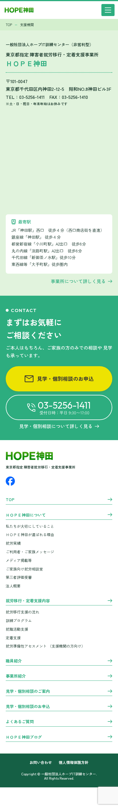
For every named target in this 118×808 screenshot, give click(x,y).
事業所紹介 (16, 676)
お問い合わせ (41, 762)
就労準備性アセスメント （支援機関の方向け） (45, 646)
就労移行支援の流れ (22, 612)
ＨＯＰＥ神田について (26, 515)
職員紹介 (14, 661)
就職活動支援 (17, 629)
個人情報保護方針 (73, 762)
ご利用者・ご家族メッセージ (30, 551)
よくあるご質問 (20, 721)
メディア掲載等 (19, 560)
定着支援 (13, 637)
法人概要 (13, 586)
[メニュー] (108, 10)
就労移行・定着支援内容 (28, 600)
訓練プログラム (19, 620)
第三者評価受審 (19, 577)
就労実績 (13, 543)
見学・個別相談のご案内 (28, 691)
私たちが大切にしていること (30, 526)
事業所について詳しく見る (78, 281)
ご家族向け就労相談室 (24, 569)
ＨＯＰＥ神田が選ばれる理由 (30, 534)
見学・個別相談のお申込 (65, 378)
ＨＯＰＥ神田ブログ (24, 737)
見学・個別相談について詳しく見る (56, 426)
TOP (10, 499)
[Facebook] (10, 481)
